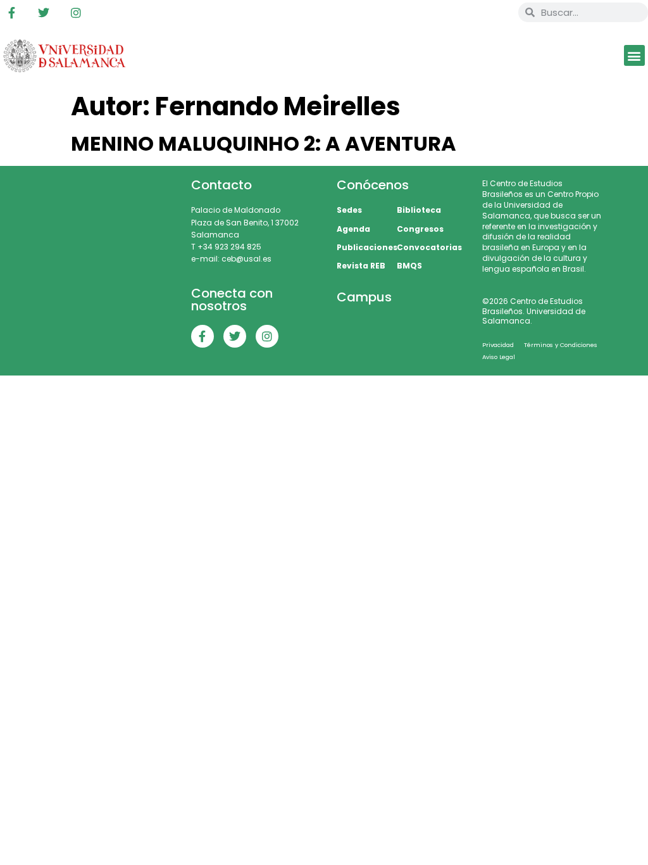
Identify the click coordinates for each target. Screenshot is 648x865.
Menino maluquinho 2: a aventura (263, 143)
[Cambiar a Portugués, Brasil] (439, 12)
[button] (634, 55)
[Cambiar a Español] (463, 12)
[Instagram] (76, 12)
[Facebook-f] (11, 12)
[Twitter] (43, 12)
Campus (364, 297)
